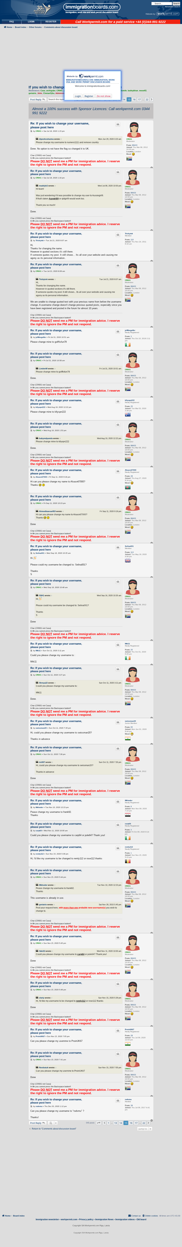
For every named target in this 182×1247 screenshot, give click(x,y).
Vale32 (42, 951)
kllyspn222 (130, 400)
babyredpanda (46, 438)
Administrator (61, 93)
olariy (41, 998)
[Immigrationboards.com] (91, 8)
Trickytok (129, 234)
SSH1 (41, 595)
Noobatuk (43, 1067)
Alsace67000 (130, 470)
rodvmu (128, 1099)
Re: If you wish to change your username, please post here (59, 125)
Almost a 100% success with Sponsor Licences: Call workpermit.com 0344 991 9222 (91, 111)
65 (132, 727)
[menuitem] (31, 22)
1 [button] (108, 1123)
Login (78, 96)
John (39, 93)
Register (89, 96)
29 (132, 1035)
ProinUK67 (129, 1029)
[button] (151, 99)
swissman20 (130, 721)
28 (132, 476)
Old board (141, 1219)
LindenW (43, 368)
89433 (134, 145)
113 (132, 552)
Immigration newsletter (47, 1219)
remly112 (129, 847)
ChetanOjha (48, 93)
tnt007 (42, 762)
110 (132, 240)
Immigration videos (125, 1219)
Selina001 (129, 546)
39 (132, 1105)
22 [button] (147, 99)
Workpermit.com (94, 22)
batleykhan (133, 90)
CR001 (60, 90)
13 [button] (115, 1123)
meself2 (142, 90)
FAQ (11, 21)
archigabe (50, 90)
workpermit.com (69, 1219)
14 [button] (124, 99)
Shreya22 (43, 683)
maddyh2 (43, 186)
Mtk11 (127, 644)
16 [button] (134, 99)
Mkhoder (128, 800)
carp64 (128, 824)
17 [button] (139, 99)
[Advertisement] (14, 117)
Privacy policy (86, 1219)
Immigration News (104, 1219)
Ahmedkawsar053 (47, 511)
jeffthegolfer (130, 330)
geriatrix (32, 93)
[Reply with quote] (118, 124)
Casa (43, 90)
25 (132, 406)
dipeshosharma (46, 139)
